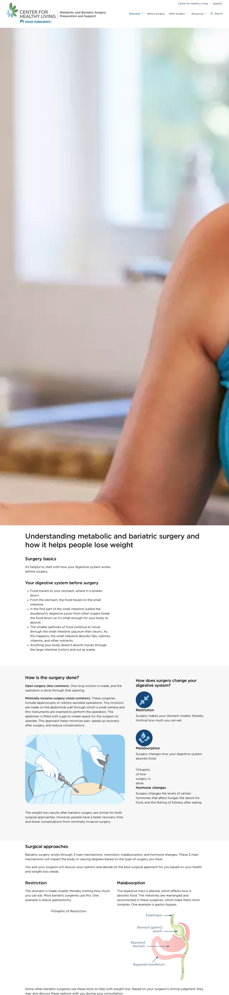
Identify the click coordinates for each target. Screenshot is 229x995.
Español (217, 4)
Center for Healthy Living (193, 4)
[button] (217, 14)
